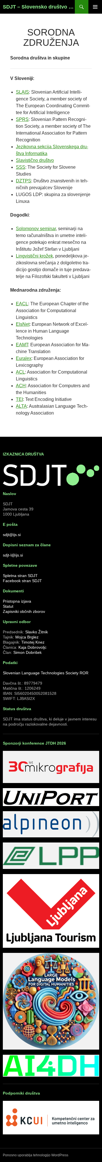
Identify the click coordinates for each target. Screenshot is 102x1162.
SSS (20, 167)
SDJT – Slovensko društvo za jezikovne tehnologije (39, 7)
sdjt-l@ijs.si (13, 555)
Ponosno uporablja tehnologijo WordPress (35, 1155)
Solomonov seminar (36, 228)
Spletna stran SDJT (20, 575)
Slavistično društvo (35, 160)
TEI (19, 399)
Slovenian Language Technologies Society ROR (45, 673)
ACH (21, 385)
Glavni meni (95, 7)
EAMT (22, 344)
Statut (8, 606)
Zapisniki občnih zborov (24, 611)
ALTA (21, 406)
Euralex (23, 358)
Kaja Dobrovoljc (32, 647)
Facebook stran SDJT (22, 580)
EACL (22, 303)
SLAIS (22, 92)
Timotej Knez (32, 642)
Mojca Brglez (27, 637)
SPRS (22, 119)
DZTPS (23, 180)
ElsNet (22, 324)
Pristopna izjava (17, 601)
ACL (20, 372)
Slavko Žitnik (36, 632)
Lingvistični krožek (34, 256)
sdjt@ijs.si (12, 534)
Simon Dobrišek (27, 652)
